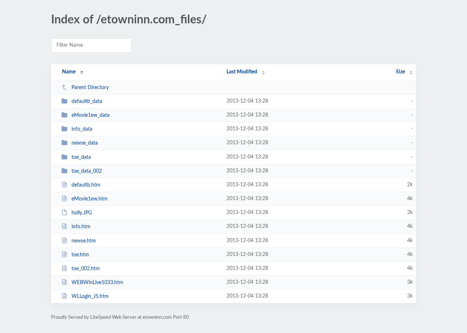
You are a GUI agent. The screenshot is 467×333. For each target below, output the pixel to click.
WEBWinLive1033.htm (97, 282)
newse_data (85, 143)
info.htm (81, 226)
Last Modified (242, 71)
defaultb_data (87, 101)
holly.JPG (82, 212)
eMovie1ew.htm (90, 199)
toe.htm (80, 254)
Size (400, 71)
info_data (82, 129)
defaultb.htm (86, 185)
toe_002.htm (86, 268)
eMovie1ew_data (90, 115)
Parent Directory (90, 87)
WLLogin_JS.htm (90, 296)
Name (69, 71)
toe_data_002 (87, 171)
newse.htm (84, 241)
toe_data (81, 157)
